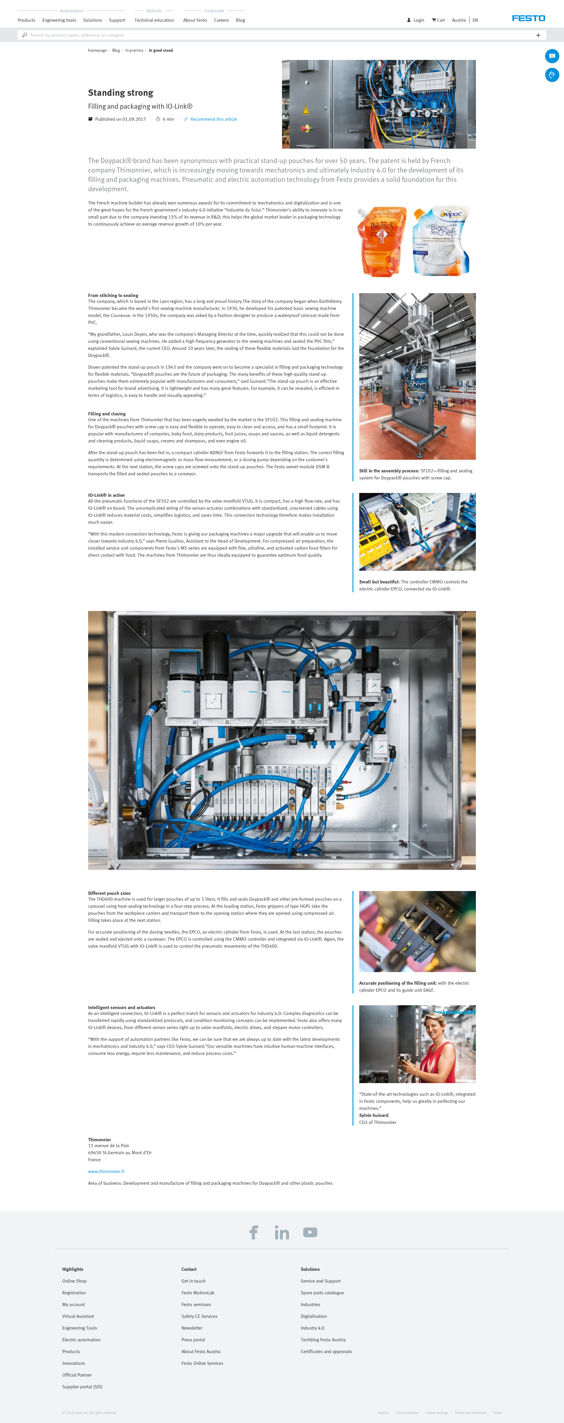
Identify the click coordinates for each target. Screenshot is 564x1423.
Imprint (383, 1412)
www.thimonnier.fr (106, 1171)
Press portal (193, 1339)
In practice (134, 50)
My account (73, 1304)
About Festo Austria (201, 1351)
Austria (459, 20)
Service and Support (321, 1280)
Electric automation (81, 1339)
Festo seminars (196, 1304)
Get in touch (194, 1280)
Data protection (407, 1412)
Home (497, 1412)
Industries (310, 1304)
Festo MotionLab (198, 1292)
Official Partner (77, 1374)
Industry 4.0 (312, 1327)
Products (71, 1351)
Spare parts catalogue (322, 1292)
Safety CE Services (199, 1316)
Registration (74, 1292)
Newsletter (192, 1327)
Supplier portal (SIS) (82, 1386)
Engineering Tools (79, 1327)
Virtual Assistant (78, 1316)
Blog (240, 20)
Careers (221, 20)
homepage (97, 50)
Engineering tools (59, 20)
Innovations (73, 1363)
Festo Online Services (202, 1363)
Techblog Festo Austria (323, 1339)
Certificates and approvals (326, 1351)
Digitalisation (314, 1316)
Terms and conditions (470, 1412)
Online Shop (74, 1280)
